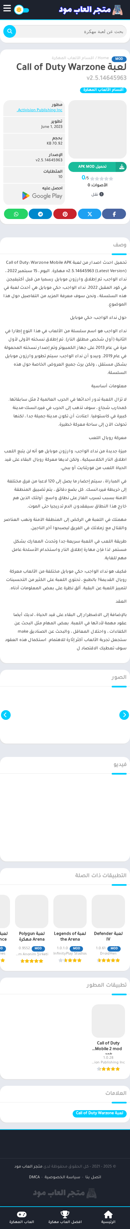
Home (103, 58)
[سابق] (124, 715)
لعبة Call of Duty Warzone (99, 1113)
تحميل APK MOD (92, 167)
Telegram (40, 214)
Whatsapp (16, 214)
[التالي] (6, 715)
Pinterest (65, 214)
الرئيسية (108, 1222)
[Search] (9, 31)
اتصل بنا (93, 1178)
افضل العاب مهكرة (65, 1222)
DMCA (34, 1178)
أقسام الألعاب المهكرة (73, 58)
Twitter (89, 214)
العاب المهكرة (21, 1222)
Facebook (114, 214)
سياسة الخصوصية (62, 1178)
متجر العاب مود (28, 1167)
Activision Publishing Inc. (39, 111)
